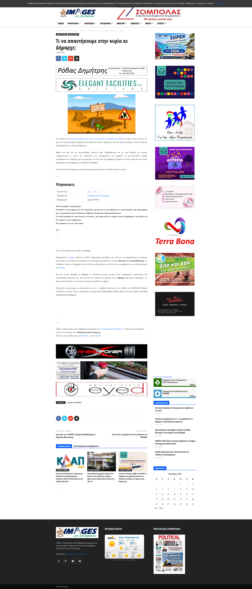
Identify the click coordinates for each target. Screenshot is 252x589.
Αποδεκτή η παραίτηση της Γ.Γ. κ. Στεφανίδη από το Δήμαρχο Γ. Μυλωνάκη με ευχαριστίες (174, 420)
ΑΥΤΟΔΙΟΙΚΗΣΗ (105, 23)
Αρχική (58, 31)
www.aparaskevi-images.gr (111, 329)
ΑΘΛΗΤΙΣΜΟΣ (89, 23)
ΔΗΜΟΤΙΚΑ (121, 23)
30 (187, 504)
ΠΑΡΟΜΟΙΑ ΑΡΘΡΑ (63, 446)
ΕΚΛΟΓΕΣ (148, 23)
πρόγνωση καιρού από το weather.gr (124, 560)
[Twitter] (72, 561)
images (72, 257)
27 (168, 504)
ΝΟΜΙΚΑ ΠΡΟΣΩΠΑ (70, 31)
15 (181, 494)
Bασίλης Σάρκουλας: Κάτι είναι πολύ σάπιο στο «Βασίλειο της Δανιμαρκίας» (172, 453)
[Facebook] (58, 561)
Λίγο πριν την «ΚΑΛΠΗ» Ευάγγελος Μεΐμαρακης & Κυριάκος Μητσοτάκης (75, 435)
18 (157, 499)
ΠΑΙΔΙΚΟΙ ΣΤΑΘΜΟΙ (87, 31)
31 (193, 504)
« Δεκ (156, 508)
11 (156, 494)
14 (174, 494)
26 (162, 504)
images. (62, 268)
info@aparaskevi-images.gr (98, 196)
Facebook (84, 336)
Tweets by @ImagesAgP (163, 377)
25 (157, 504)
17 (193, 494)
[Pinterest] (65, 561)
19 (162, 499)
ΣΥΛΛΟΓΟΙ (160, 23)
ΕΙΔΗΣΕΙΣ (61, 23)
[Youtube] (79, 561)
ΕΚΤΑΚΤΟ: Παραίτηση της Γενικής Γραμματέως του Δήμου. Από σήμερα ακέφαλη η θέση (175, 442)
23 (187, 499)
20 (168, 499)
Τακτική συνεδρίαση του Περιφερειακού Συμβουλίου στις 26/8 (174, 409)
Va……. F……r (93, 192)
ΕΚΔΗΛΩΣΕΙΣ (135, 23)
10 (193, 489)
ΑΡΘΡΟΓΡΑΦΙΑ (73, 23)
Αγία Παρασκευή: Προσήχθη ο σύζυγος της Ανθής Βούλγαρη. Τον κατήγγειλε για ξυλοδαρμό (172, 431)
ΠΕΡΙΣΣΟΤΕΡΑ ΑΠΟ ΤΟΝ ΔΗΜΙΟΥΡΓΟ (86, 446)
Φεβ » (161, 508)
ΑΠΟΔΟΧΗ (220, 3)
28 (174, 504)
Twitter (98, 336)
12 (162, 494)
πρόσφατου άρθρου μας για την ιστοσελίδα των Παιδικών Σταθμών (96, 139)
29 (181, 504)
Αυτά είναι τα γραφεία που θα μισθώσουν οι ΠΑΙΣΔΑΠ (129, 435)
